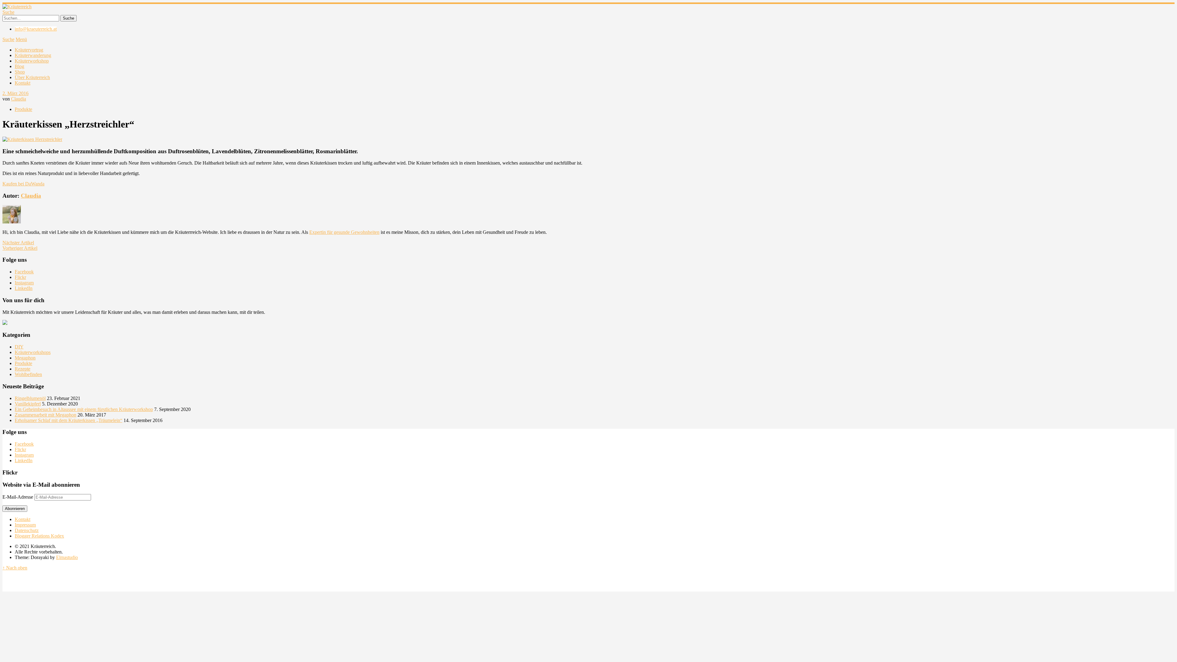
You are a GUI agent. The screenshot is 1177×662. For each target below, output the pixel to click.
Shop (20, 71)
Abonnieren (15, 508)
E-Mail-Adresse (18, 497)
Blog (19, 66)
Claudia (18, 98)
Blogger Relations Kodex (39, 535)
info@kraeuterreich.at (36, 29)
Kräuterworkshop (32, 60)
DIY (19, 346)
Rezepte (22, 368)
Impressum (25, 524)
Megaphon (25, 357)
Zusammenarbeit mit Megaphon (45, 414)
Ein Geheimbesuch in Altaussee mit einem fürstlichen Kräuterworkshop (84, 409)
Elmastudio (67, 557)
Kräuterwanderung (33, 55)
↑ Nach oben (14, 567)
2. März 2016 (15, 93)
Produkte (23, 109)
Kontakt (22, 83)
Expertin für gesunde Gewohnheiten (344, 232)
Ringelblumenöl (30, 398)
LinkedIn (23, 288)
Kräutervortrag (29, 49)
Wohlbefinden (28, 374)
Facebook (24, 271)
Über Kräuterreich (32, 77)
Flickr (20, 277)
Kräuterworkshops (33, 352)
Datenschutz (27, 530)
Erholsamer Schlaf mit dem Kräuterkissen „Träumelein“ (68, 420)
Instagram (24, 282)
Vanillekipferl (28, 403)
